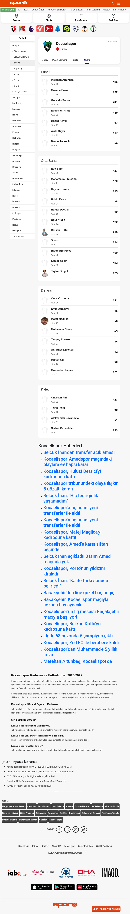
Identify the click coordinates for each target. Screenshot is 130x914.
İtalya (15, 115)
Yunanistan (18, 236)
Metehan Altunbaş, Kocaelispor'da (77, 661)
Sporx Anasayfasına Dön (106, 908)
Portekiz (16, 219)
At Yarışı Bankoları (57, 9)
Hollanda (17, 120)
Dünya (15, 45)
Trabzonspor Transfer (28, 820)
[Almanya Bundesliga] (49, 28)
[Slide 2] (62, 791)
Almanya (16, 126)
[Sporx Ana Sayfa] (19, 3)
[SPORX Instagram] (67, 829)
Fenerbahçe (53, 813)
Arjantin (16, 161)
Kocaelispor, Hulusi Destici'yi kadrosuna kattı (72, 474)
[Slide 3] (67, 791)
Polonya (16, 213)
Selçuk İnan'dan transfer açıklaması (79, 452)
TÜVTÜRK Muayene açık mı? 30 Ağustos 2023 (29, 786)
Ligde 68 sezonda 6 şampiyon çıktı (78, 635)
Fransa (15, 132)
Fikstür (106, 9)
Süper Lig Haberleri (10, 813)
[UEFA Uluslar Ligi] (22, 28)
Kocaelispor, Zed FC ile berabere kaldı (81, 642)
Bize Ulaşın (23, 846)
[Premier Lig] (31, 28)
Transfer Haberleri (82, 806)
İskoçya (16, 190)
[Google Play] (64, 886)
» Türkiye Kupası (19, 91)
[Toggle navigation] (118, 3)
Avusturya (17, 155)
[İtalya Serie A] (58, 28)
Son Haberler (120, 9)
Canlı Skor (31, 806)
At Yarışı (69, 806)
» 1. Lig (15, 74)
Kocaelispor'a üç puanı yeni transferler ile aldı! (70, 510)
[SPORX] (65, 905)
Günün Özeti (38, 9)
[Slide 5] (79, 791)
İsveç (15, 196)
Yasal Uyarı (69, 846)
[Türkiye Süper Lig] (13, 28)
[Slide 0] (50, 791)
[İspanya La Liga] (40, 28)
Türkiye (16, 63)
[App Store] (41, 886)
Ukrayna (16, 230)
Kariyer (45, 846)
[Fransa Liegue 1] (66, 28)
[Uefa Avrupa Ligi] (84, 28)
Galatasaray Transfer (91, 813)
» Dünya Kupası (19, 51)
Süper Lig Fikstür (112, 806)
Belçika (16, 149)
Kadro (87, 60)
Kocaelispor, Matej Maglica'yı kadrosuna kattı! (72, 534)
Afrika (15, 172)
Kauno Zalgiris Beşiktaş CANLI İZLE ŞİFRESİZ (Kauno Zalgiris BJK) (39, 767)
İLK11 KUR (23, 9)
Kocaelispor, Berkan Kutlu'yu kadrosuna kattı (72, 626)
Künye (35, 846)
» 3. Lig (15, 86)
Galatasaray (41, 813)
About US (56, 846)
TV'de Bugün (76, 9)
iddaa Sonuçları (55, 820)
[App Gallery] (87, 886)
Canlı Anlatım (58, 806)
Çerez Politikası (85, 846)
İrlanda (16, 202)
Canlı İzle (43, 820)
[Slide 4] (73, 791)
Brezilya (16, 167)
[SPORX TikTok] (83, 829)
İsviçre (15, 144)
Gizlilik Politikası (104, 846)
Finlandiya (17, 184)
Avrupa (16, 97)
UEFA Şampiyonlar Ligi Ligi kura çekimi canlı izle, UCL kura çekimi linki (40, 771)
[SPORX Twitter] (75, 829)
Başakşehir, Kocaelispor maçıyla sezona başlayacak (75, 602)
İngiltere (16, 103)
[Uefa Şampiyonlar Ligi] (75, 28)
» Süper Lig (17, 68)
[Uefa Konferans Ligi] (93, 28)
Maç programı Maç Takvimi (14, 806)
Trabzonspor (74, 813)
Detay (45, 60)
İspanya (16, 109)
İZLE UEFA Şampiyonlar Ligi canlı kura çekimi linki (31, 776)
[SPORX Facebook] (59, 829)
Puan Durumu (93, 9)
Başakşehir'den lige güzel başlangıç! (79, 592)
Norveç (16, 207)
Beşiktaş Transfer (9, 820)
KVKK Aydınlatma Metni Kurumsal (65, 853)
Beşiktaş (63, 813)
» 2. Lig (15, 80)
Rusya (15, 225)
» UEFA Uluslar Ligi (20, 57)
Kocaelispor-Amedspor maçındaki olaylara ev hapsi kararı (77, 461)
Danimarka (17, 178)
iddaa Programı (27, 813)
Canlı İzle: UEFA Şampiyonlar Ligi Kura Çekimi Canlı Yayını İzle (36, 781)
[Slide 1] (56, 791)
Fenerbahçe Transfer (110, 813)
